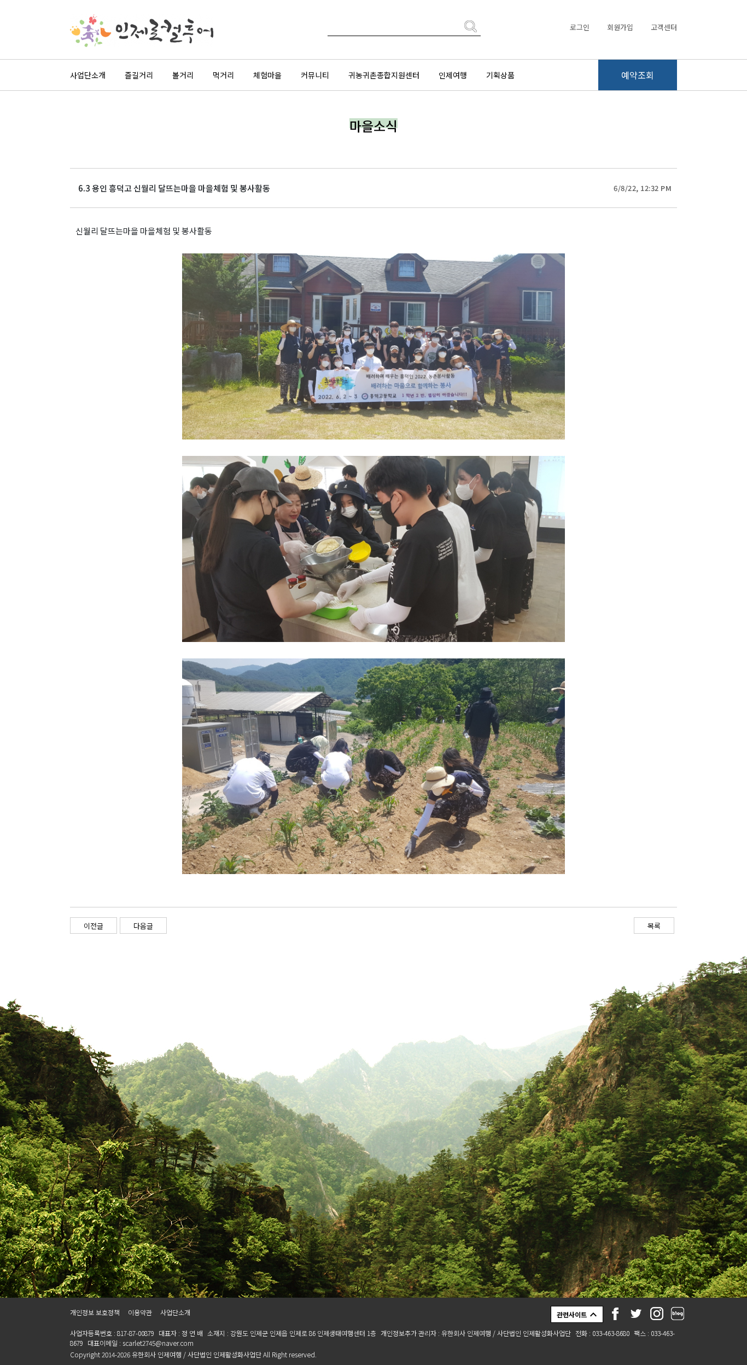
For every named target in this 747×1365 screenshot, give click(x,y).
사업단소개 (88, 75)
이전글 (93, 926)
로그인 (580, 27)
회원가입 (620, 27)
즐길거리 (139, 75)
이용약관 (140, 1312)
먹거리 (223, 75)
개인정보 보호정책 (95, 1312)
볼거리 (183, 75)
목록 (654, 926)
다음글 (143, 926)
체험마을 (267, 75)
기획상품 (500, 75)
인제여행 (453, 75)
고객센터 (664, 27)
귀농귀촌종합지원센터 (383, 75)
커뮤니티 (315, 75)
